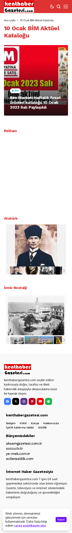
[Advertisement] (36, 173)
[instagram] (23, 401)
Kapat (61, 519)
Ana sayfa (9, 20)
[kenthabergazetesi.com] (19, 7)
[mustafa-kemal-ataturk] (17, 270)
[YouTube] (40, 401)
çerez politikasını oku (30, 525)
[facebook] (7, 401)
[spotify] (48, 401)
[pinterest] (32, 401)
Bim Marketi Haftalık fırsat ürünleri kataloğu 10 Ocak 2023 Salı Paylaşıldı (35, 102)
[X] (15, 401)
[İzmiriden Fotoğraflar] (17, 340)
